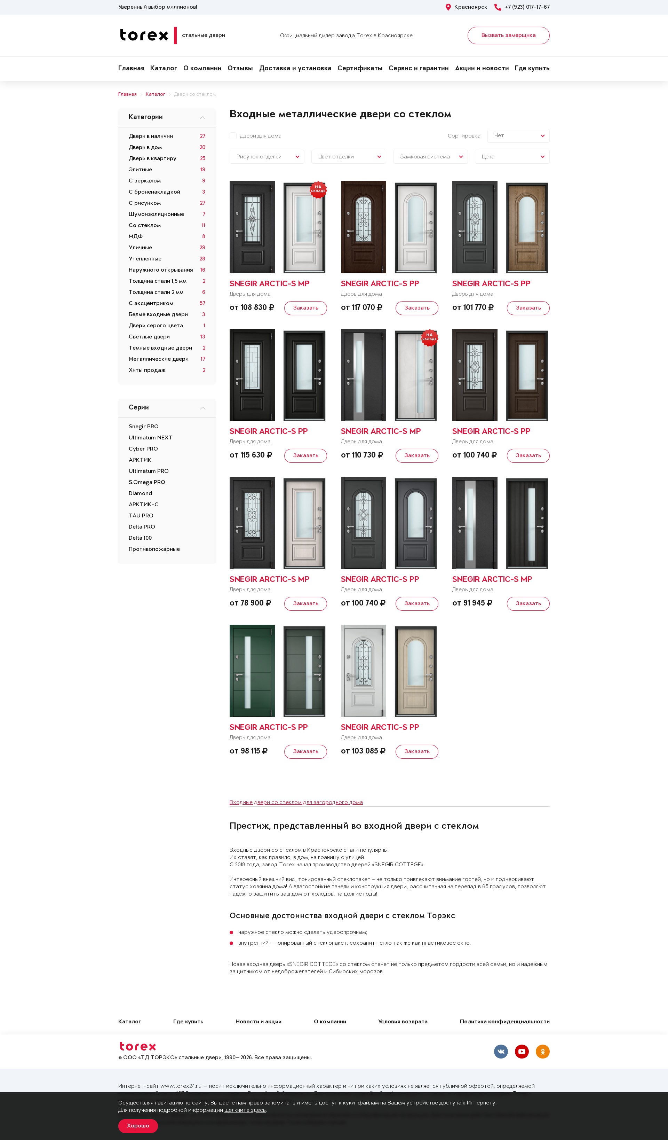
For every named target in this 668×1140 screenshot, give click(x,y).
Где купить (532, 68)
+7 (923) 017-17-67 (527, 7)
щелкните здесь (245, 1110)
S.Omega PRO (147, 482)
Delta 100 (140, 538)
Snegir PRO (144, 427)
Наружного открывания (161, 270)
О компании (202, 68)
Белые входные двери (158, 315)
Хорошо (138, 1126)
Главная (131, 68)
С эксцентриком (151, 303)
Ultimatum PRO (149, 471)
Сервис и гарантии (419, 68)
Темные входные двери (160, 348)
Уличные (140, 248)
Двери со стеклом (195, 94)
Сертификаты (360, 68)
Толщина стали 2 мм (156, 292)
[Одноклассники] (543, 1052)
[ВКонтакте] (501, 1052)
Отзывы (240, 68)
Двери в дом (145, 148)
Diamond (140, 494)
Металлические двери (159, 359)
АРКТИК (140, 460)
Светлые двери (149, 337)
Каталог (163, 68)
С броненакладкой (154, 192)
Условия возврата (403, 1022)
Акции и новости (482, 68)
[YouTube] (522, 1052)
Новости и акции (258, 1022)
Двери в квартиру (152, 159)
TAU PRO (141, 516)
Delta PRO (142, 527)
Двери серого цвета (156, 326)
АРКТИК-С (144, 505)
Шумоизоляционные (156, 214)
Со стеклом (145, 225)
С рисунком (145, 203)
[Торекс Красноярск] (9, 585)
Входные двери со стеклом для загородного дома (296, 802)
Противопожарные (154, 549)
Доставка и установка (295, 68)
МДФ (136, 237)
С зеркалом (145, 181)
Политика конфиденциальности (505, 1022)
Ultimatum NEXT (150, 438)
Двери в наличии (151, 136)
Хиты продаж (147, 370)
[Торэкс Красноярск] (9, 569)
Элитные (140, 170)
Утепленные (145, 259)
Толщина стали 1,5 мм (157, 281)
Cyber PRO (143, 449)
